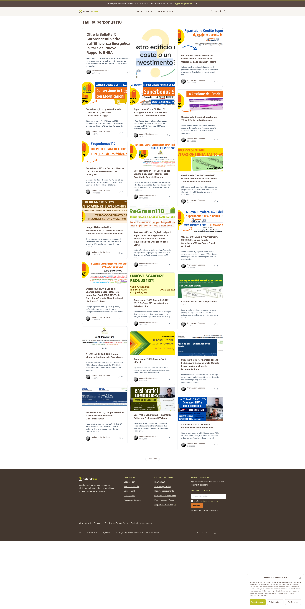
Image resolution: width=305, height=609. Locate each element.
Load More (152, 458)
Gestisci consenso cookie (141, 523)
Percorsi (150, 11)
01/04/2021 (143, 380)
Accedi (218, 11)
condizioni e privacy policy (209, 501)
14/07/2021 (143, 325)
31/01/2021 (191, 446)
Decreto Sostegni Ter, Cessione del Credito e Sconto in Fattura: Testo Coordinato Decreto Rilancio (152, 174)
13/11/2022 (143, 136)
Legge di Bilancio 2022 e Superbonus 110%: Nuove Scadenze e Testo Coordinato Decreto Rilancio (104, 230)
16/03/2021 (191, 390)
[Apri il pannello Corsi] (141, 11)
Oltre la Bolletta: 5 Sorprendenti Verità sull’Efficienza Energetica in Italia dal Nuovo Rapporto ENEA (108, 43)
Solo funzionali (275, 602)
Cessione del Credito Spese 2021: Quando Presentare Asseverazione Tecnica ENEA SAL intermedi (199, 178)
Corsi (137, 11)
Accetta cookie (258, 602)
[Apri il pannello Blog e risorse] (172, 11)
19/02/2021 (143, 439)
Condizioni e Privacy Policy (116, 523)
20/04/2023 (191, 83)
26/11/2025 (96, 73)
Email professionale (200, 491)
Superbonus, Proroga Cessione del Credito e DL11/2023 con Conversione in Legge (103, 112)
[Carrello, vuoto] (225, 11)
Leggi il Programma (183, 3)
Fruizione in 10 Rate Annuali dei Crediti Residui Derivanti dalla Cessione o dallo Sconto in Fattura (198, 58)
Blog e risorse (164, 11)
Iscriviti (196, 505)
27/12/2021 (96, 254)
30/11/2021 (191, 267)
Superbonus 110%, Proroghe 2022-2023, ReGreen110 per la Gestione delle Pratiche (152, 303)
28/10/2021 (96, 320)
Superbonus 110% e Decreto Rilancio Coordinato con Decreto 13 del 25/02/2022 (105, 171)
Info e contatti (85, 523)
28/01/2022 (143, 198)
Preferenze (293, 602)
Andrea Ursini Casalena (101, 71)
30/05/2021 (96, 378)
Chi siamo (98, 523)
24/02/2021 (96, 439)
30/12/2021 (191, 202)
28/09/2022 (191, 141)
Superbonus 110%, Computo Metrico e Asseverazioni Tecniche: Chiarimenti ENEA (104, 415)
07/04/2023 (96, 134)
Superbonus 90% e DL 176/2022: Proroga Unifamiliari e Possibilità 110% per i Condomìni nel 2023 (150, 112)
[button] (300, 577)
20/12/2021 (143, 266)
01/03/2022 (96, 193)
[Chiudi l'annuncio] (196, 3)
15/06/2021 (191, 325)
